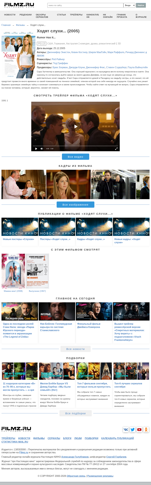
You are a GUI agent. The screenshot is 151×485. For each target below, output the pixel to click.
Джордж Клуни (77, 67)
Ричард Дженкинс (135, 52)
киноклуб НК (93, 16)
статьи (61, 15)
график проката (122, 16)
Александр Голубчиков (75, 457)
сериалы (54, 438)
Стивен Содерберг (116, 67)
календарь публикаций (117, 438)
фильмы (39, 438)
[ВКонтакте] (125, 429)
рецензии (26, 15)
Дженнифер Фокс (95, 67)
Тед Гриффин (60, 63)
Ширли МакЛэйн (97, 52)
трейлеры (76, 15)
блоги (67, 438)
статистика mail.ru (14, 442)
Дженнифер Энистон (58, 52)
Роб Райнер (58, 59)
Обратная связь (76, 476)
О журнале (141, 16)
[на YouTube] (139, 429)
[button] (145, 184)
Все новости (75, 349)
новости (9, 15)
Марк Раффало (115, 52)
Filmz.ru (23, 452)
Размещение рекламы (100, 476)
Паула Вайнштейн (138, 67)
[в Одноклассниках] (146, 429)
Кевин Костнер (79, 52)
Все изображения (75, 204)
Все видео (75, 156)
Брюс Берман (60, 67)
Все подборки (75, 413)
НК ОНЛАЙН (108, 16)
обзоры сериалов (42, 16)
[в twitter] (132, 429)
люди (78, 438)
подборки (91, 438)
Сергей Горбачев (116, 457)
